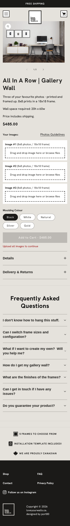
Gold (27, 225)
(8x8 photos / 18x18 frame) (27, 144)
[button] (6, 13)
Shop (6, 474)
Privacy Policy (45, 483)
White (27, 217)
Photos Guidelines (52, 134)
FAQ (39, 474)
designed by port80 (37, 514)
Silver (11, 225)
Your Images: (10, 134)
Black (10, 217)
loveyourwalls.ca (36, 510)
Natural (46, 217)
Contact (7, 483)
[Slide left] (27, 69)
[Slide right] (43, 69)
